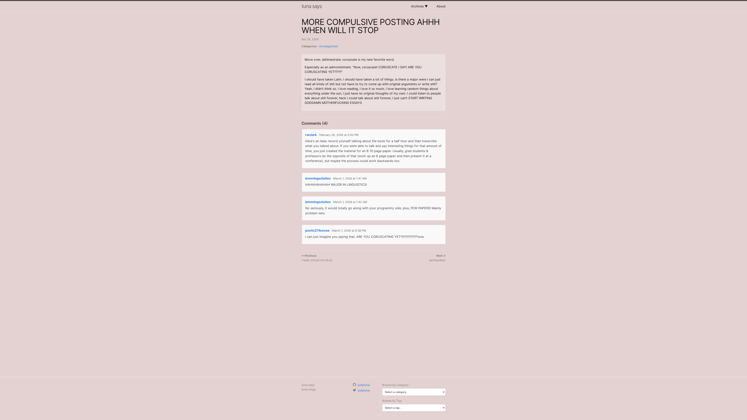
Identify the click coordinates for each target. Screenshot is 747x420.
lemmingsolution (318, 178)
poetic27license (317, 230)
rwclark (311, 135)
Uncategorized (328, 46)
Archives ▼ (419, 6)
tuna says (312, 6)
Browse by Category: (395, 385)
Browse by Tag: (392, 400)
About (441, 6)
